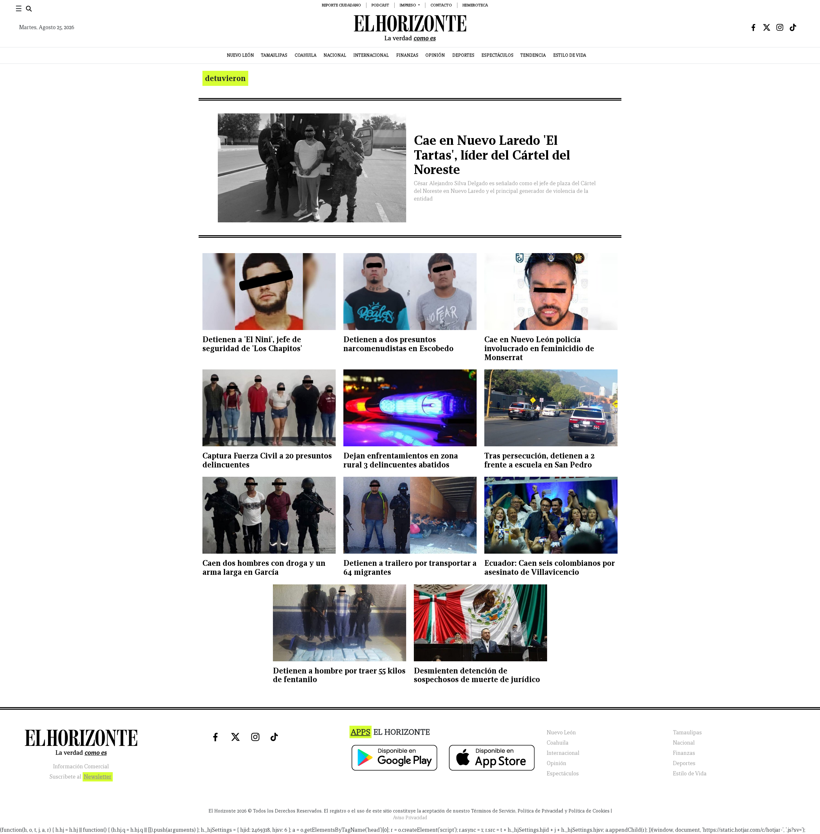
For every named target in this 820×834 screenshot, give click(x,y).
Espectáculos (497, 55)
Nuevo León (240, 55)
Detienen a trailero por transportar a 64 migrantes (410, 567)
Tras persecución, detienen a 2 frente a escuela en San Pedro (539, 460)
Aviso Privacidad (410, 818)
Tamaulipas (274, 55)
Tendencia (533, 55)
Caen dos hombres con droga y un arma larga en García (263, 567)
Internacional (371, 55)
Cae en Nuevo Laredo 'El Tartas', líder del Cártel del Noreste (492, 155)
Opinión (435, 55)
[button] (410, 5)
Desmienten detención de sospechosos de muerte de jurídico (477, 675)
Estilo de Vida (569, 55)
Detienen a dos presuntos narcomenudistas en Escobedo (398, 343)
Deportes (463, 55)
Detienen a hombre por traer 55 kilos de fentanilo (339, 675)
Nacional (335, 55)
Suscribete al (80, 776)
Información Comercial (81, 766)
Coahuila (305, 55)
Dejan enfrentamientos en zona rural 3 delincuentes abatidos (400, 460)
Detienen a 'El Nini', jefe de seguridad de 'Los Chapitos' (252, 343)
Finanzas (407, 55)
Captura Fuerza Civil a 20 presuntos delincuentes (267, 460)
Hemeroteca (475, 5)
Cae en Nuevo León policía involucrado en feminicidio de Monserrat (539, 348)
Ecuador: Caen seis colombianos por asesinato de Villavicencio (549, 567)
